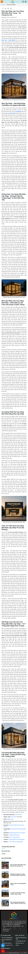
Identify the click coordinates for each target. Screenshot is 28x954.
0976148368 (6, 931)
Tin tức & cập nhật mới (14, 837)
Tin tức (3, 853)
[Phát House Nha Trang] (12, 1)
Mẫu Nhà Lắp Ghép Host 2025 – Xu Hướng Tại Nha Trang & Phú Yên (18, 874)
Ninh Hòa (4, 40)
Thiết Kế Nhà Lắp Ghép (6, 943)
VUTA (25, 952)
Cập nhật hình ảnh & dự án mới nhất (17, 832)
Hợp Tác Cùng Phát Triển (7, 945)
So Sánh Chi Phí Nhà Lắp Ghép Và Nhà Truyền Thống (17, 893)
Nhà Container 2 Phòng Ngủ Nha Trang (18, 884)
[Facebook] (3, 8)
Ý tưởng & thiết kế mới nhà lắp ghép (16, 839)
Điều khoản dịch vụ (20, 943)
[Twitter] (5, 8)
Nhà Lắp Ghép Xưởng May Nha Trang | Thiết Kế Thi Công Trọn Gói (17, 903)
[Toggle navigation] (2, 2)
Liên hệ (17, 945)
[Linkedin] (11, 8)
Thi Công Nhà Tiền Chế (20, 941)
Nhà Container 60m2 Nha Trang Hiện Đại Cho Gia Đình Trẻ (18, 865)
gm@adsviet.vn (10, 819)
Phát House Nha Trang (14, 952)
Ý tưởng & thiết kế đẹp (14, 835)
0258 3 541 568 (18, 814)
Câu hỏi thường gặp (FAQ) (7, 937)
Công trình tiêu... (6, 851)
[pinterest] (8, 8)
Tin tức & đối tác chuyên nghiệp (15, 841)
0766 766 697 (14, 816)
